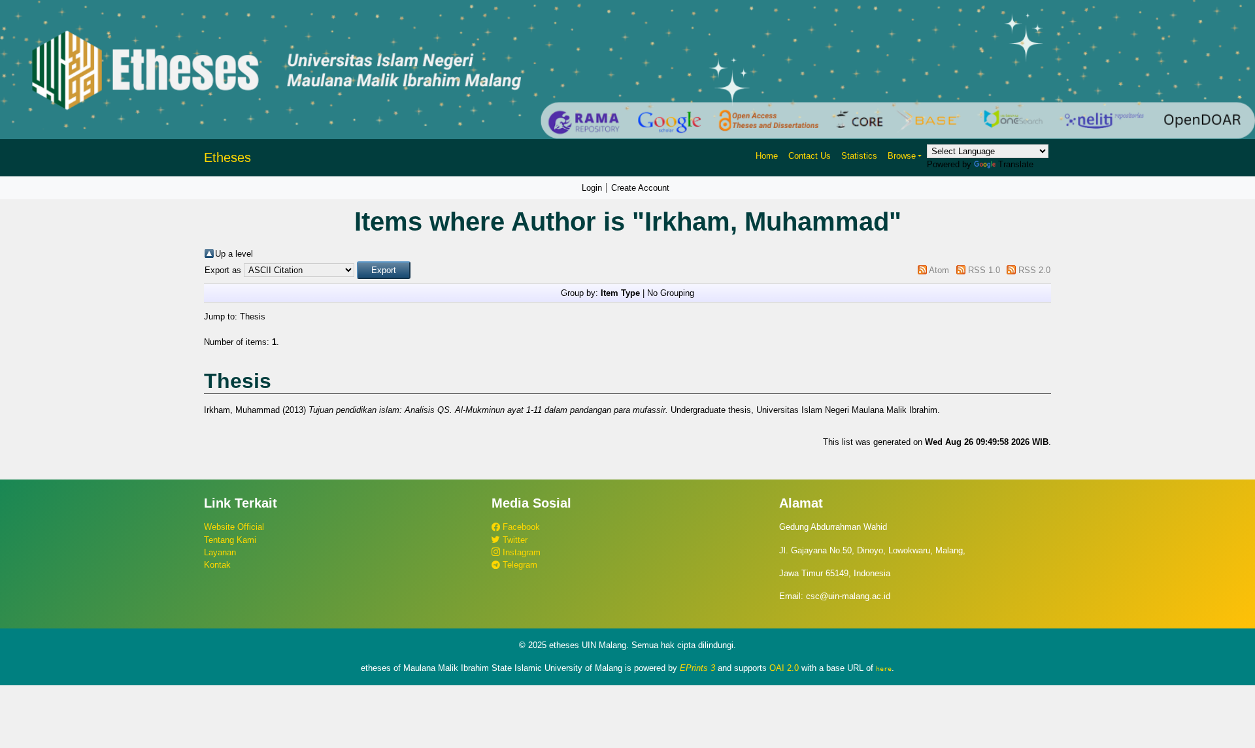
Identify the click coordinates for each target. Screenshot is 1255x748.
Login (592, 188)
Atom (939, 270)
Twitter (513, 540)
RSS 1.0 (984, 270)
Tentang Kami (230, 540)
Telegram (518, 565)
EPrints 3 (697, 668)
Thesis (252, 316)
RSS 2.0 (1034, 270)
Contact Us (809, 156)
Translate (1015, 164)
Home (767, 156)
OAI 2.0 (784, 668)
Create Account (640, 188)
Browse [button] (902, 156)
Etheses (227, 157)
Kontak (217, 565)
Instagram (520, 552)
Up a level (234, 254)
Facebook (520, 527)
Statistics (859, 156)
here (884, 668)
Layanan (220, 552)
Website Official (234, 527)
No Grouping (670, 293)
